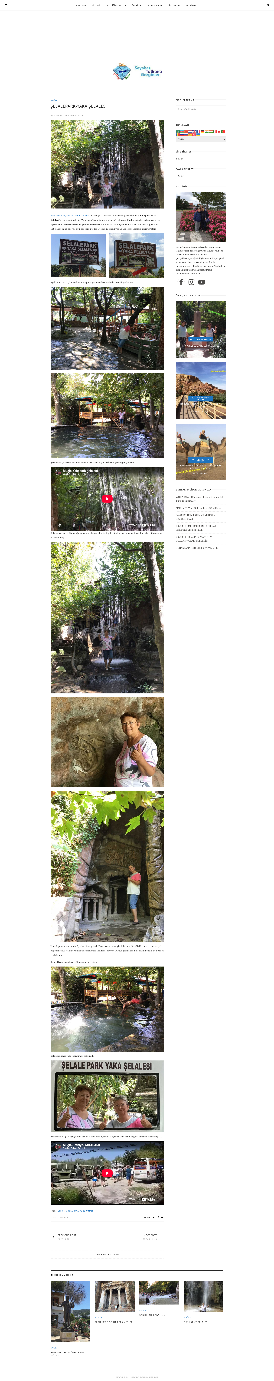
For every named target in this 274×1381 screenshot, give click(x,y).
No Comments (60, 1217)
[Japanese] (219, 131)
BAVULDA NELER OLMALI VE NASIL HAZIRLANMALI (195, 517)
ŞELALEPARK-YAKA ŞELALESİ (79, 106)
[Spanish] (190, 134)
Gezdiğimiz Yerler (116, 5)
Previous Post (67, 1235)
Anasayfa (81, 5)
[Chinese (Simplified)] (186, 131)
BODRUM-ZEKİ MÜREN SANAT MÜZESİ (68, 1354)
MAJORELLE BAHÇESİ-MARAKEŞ (200, 345)
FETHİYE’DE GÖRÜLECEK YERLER (114, 1322)
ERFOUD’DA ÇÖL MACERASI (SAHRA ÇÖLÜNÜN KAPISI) (201, 467)
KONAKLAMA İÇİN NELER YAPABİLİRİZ (197, 547)
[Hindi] (207, 131)
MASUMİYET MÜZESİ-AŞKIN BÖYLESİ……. (198, 508)
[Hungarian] (211, 131)
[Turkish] (194, 134)
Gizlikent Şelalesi (80, 215)
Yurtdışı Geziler (203, 339)
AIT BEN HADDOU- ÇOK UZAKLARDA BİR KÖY (201, 405)
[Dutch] (190, 131)
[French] (198, 131)
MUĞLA (54, 100)
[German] (203, 131)
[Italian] (215, 131)
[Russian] (182, 134)
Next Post (150, 1235)
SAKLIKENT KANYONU (152, 1314)
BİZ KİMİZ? (97, 5)
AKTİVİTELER (192, 5)
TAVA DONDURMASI (83, 1211)
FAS (192, 339)
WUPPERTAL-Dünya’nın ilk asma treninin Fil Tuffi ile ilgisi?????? (199, 499)
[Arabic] (178, 131)
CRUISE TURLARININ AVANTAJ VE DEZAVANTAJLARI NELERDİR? (194, 539)
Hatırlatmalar (155, 5)
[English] (194, 131)
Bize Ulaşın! (174, 5)
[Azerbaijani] (182, 131)
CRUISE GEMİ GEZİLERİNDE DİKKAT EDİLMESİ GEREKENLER (196, 528)
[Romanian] (178, 134)
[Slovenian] (186, 134)
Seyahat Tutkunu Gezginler (68, 115)
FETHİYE (61, 1211)
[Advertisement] (137, 39)
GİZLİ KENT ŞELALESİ (196, 1322)
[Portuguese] (223, 131)
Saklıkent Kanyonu (60, 215)
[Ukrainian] (198, 134)
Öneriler (136, 5)
